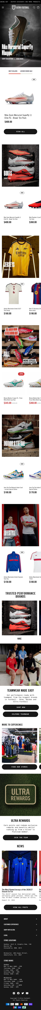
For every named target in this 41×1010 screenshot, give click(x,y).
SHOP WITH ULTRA (9, 930)
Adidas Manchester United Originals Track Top (13, 578)
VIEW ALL (20, 132)
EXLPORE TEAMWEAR (20, 714)
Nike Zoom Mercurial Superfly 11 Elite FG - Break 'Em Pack (18, 116)
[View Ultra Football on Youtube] (27, 993)
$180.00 (7, 492)
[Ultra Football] (20, 7)
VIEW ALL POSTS (20, 907)
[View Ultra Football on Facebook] (18, 993)
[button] (34, 7)
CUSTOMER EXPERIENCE (11, 924)
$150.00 (7, 581)
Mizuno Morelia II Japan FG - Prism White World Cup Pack (13, 399)
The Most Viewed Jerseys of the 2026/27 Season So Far (17, 891)
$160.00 (7, 313)
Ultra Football (24, 998)
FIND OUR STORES (20, 767)
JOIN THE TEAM (21, 837)
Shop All (7, 178)
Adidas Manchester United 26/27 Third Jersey (12, 309)
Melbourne (8, 977)
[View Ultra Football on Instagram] (13, 993)
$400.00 (8, 121)
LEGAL (6, 935)
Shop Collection (7, 59)
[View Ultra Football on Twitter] (22, 993)
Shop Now (21, 707)
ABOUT (6, 919)
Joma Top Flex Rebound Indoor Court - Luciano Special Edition (13, 488)
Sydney (6, 964)
